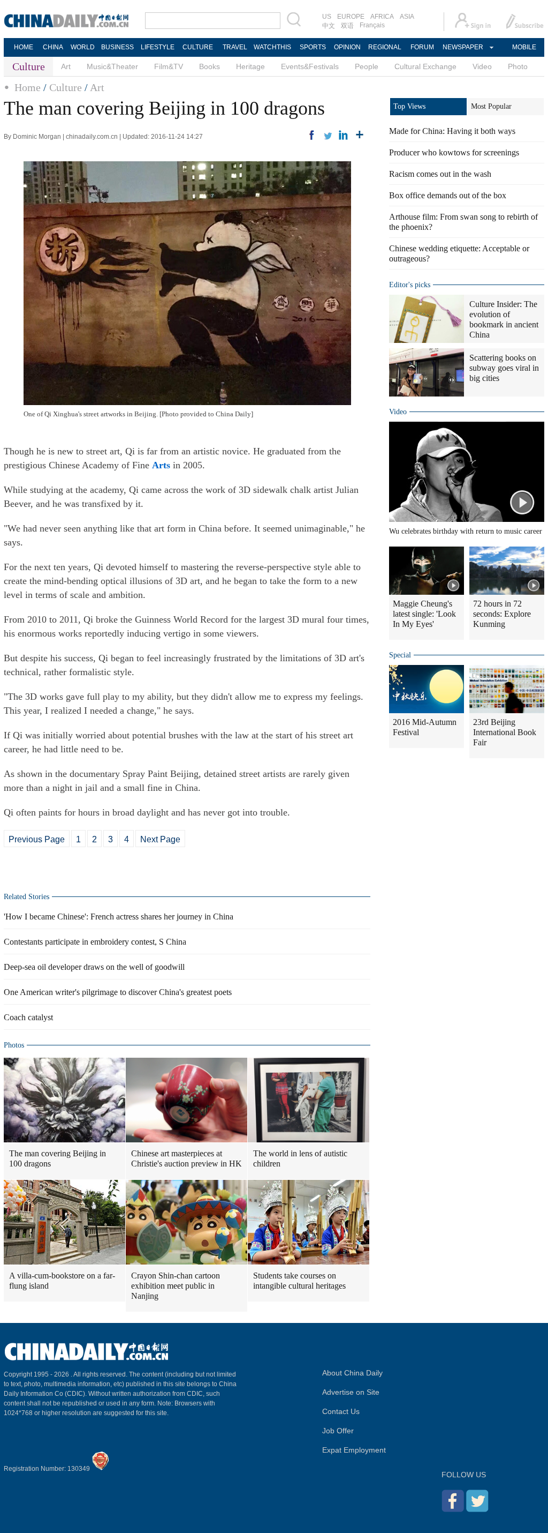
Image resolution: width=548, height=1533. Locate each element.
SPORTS (313, 47)
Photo (518, 66)
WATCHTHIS (272, 47)
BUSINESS (117, 47)
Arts (161, 465)
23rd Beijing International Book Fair (504, 732)
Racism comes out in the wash (440, 173)
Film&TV (168, 66)
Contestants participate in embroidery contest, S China (95, 941)
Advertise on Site (350, 1392)
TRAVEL (235, 47)
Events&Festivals (310, 66)
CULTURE (197, 47)
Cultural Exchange (425, 66)
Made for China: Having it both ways (452, 131)
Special (400, 655)
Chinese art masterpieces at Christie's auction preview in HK (186, 1158)
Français (372, 25)
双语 (347, 25)
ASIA (407, 16)
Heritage (250, 66)
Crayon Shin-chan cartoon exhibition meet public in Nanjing (175, 1285)
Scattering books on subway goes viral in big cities (504, 368)
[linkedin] (343, 135)
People (366, 66)
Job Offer (338, 1430)
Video (482, 66)
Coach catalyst (28, 1017)
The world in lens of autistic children (300, 1158)
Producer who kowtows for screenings (454, 152)
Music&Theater (112, 66)
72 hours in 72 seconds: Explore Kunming (502, 614)
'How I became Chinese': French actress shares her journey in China (118, 916)
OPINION (347, 47)
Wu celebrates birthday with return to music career (465, 531)
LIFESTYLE (157, 47)
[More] (359, 135)
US (326, 16)
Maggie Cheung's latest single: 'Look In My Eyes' (424, 614)
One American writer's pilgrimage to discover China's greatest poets (118, 992)
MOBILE (524, 47)
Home (27, 87)
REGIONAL (384, 47)
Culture (65, 87)
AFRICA (382, 16)
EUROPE (350, 16)
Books (209, 66)
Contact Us (341, 1411)
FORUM (422, 47)
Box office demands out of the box (447, 195)
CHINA (53, 47)
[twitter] (327, 135)
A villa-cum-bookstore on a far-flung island (62, 1280)
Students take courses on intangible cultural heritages (299, 1280)
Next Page (160, 839)
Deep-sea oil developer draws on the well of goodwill (94, 966)
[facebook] (311, 135)
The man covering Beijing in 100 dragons (57, 1158)
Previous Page (37, 839)
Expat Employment (354, 1450)
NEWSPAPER (462, 47)
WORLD (83, 47)
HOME (23, 47)
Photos (14, 1045)
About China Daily (352, 1373)
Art (66, 66)
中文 (328, 25)
